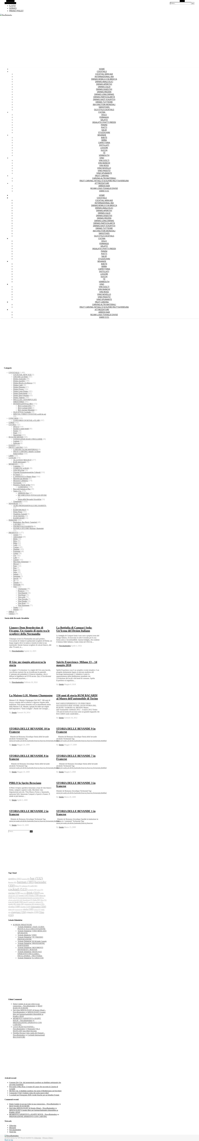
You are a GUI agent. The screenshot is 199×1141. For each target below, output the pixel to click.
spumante (19, 909)
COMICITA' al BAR (21, 468)
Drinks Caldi (104, 86)
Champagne (22, 589)
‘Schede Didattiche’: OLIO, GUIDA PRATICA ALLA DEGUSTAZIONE (31, 928)
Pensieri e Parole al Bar (21, 485)
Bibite (104, 137)
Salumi (15, 574)
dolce (23, 893)
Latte (15, 558)
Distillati (104, 145)
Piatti (104, 127)
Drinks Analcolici (104, 81)
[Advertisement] (99, 338)
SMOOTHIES (104, 107)
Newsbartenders (18, 651)
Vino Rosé (22, 603)
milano (39, 902)
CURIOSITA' (23, 487)
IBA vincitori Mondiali (104, 104)
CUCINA (101, 112)
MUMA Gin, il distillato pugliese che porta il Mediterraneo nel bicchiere (35, 1091)
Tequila (16, 582)
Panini (104, 125)
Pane (15, 566)
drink (33, 892)
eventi (24, 895)
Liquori (104, 147)
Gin (14, 555)
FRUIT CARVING (102, 175)
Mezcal (16, 564)
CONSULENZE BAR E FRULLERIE (27, 439)
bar (36, 878)
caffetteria (26, 886)
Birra (104, 140)
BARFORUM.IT (19, 510)
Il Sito (12, 5)
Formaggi (104, 117)
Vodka (15, 607)
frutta (34, 895)
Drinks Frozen (104, 92)
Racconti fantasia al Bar (22, 489)
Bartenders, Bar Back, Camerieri (25, 522)
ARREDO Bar (104, 186)
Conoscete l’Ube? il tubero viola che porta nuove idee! (29, 1093)
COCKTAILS (102, 71)
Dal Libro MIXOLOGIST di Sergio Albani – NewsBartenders (32, 1108)
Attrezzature (102, 183)
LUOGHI (12, 458)
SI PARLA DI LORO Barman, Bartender (28, 528)
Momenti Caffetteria (20, 481)
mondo (12, 904)
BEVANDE (102, 135)
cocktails (32, 890)
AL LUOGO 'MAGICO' (22, 460)
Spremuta (16, 576)
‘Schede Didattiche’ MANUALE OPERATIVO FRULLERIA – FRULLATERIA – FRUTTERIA (30, 954)
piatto (20, 904)
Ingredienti (28, 900)
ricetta (14, 906)
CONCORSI (13, 418)
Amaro (15, 535)
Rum (15, 570)
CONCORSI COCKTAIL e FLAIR (26, 420)
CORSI (11, 422)
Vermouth (104, 155)
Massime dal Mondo (20, 479)
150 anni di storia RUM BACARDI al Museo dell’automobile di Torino (77, 697)
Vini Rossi (104, 165)
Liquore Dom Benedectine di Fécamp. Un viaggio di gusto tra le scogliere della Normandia (29, 630)
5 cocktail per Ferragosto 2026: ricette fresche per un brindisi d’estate (34, 1095)
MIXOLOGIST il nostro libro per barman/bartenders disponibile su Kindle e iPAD (29, 1014)
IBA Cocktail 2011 (25, 406)
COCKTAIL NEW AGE (104, 74)
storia (28, 909)
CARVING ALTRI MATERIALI (104, 178)
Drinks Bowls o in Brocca (104, 79)
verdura (37, 909)
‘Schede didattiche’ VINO (27, 935)
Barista (12, 882)
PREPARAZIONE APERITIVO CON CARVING (28, 1116)
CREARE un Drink (20, 377)
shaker (11, 909)
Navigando (17, 483)
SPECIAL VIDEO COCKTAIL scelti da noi (29, 414)
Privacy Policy (16, 10)
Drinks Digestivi (104, 89)
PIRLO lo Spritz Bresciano (25, 782)
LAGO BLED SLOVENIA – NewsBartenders (24, 1028)
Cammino (16, 466)
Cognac (16, 547)
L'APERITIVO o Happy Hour (24, 476)
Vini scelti (104, 160)
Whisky (16, 610)
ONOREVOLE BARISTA (23, 526)
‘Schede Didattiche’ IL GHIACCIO (31, 958)
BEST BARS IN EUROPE (27, 1007)
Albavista (12, 1126)
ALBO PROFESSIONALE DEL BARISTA (29, 506)
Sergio (61, 684)
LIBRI (11, 456)
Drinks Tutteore (104, 102)
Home (102, 69)
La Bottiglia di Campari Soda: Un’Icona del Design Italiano (74, 629)
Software (16, 443)
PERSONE (13, 520)
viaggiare (18, 912)
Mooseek (12, 1128)
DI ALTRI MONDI (16, 437)
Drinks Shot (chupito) (104, 99)
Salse (104, 130)
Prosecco (21, 591)
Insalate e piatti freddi (104, 122)
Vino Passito (104, 170)
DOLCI (104, 114)
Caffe (15, 545)
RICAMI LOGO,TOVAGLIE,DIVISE (104, 188)
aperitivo (14, 878)
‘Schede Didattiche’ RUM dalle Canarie (32, 941)
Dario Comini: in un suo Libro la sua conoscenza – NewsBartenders (26, 1005)
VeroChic (12, 1132)
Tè (104, 153)
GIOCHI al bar (18, 470)
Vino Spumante (104, 173)
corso (40, 890)
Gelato (104, 119)
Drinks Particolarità (104, 97)
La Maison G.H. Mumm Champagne (31, 695)
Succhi (104, 150)
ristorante (38, 906)
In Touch (16, 474)
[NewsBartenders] (6, 15)
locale (11, 902)
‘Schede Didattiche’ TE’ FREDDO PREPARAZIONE (30, 938)
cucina (14, 893)
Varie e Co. (104, 191)
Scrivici (13, 8)
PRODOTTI (13, 533)
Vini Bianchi (104, 163)
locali (19, 902)
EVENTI (12, 445)
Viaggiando (17, 501)
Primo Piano (17, 512)
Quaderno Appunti (20, 514)
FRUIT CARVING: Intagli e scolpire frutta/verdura (104, 180)
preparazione (29, 904)
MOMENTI (13, 464)
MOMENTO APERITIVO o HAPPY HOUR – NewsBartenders (27, 1019)
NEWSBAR (13, 504)
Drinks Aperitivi (104, 84)
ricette (25, 907)
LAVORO (17, 524)
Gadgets (16, 441)
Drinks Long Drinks (104, 94)
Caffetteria (104, 142)
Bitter (15, 543)
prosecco (39, 904)
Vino (102, 158)
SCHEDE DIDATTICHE (22, 925)
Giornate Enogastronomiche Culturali (26, 472)
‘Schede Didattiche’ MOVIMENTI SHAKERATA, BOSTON (30, 949)
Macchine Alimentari (20, 562)
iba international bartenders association (30, 898)
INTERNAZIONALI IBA (104, 76)
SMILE (11, 612)
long (25, 902)
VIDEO (12, 614)
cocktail (17, 889)
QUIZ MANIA (18, 516)
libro (43, 900)
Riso (15, 568)
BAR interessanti (19, 462)
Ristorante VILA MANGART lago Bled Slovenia (26, 1030)
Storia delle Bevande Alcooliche (29, 499)
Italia (36, 900)
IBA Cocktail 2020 (25, 408)
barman (25, 882)
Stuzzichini (104, 132)
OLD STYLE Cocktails (104, 109)
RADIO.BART (19, 518)
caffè (33, 886)
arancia (26, 879)
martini (32, 902)
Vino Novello (104, 168)
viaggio (33, 912)
